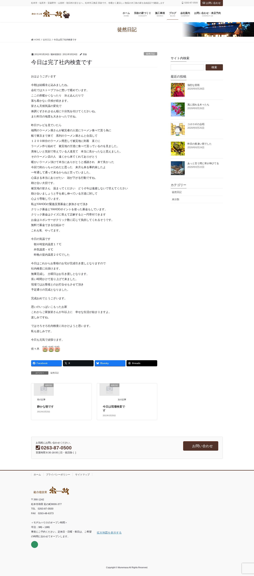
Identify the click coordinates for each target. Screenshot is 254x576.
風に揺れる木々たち (198, 104)
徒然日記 (150, 53)
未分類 (175, 199)
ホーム (37, 474)
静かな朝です (45, 406)
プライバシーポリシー (58, 474)
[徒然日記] (44, 389)
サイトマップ (82, 474)
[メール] (34, 544)
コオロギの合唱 (195, 124)
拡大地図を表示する (109, 532)
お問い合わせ (213, 3)
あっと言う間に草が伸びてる (203, 163)
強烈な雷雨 (193, 85)
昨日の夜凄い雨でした (199, 143)
